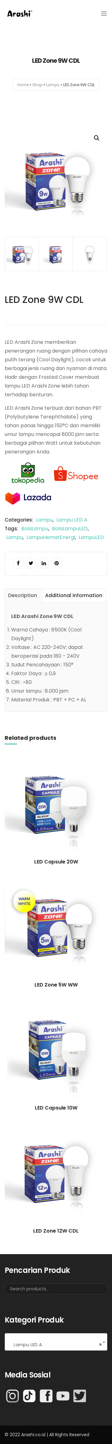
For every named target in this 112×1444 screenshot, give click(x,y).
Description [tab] (22, 595)
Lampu (52, 84)
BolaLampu (34, 528)
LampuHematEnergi (50, 537)
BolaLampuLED (70, 528)
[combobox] (56, 1342)
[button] (96, 138)
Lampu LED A (71, 519)
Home (23, 84)
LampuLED (91, 537)
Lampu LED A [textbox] (56, 1344)
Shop (37, 84)
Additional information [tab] (73, 595)
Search (94, 1291)
